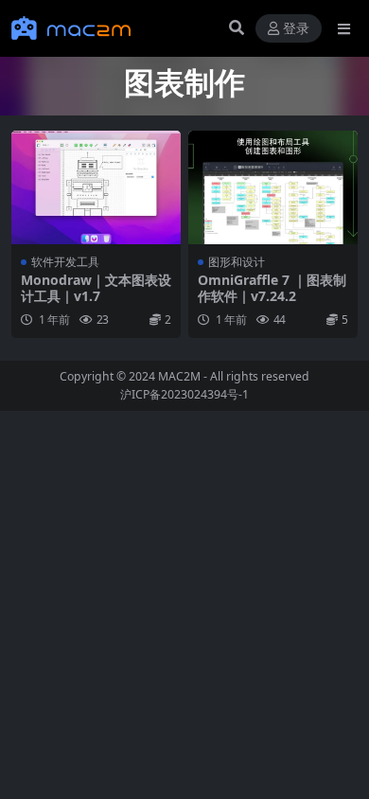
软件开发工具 (65, 262)
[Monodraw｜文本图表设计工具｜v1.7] (96, 187)
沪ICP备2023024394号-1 (184, 394)
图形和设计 (236, 262)
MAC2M (179, 376)
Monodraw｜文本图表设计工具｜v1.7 (96, 288)
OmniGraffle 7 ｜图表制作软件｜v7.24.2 (272, 288)
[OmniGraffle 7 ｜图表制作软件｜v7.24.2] (273, 187)
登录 (296, 29)
